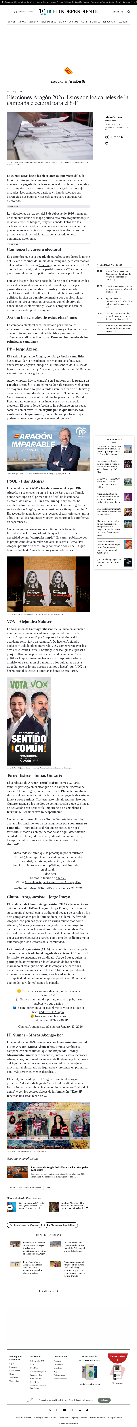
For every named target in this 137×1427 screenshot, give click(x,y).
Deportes (95, 22)
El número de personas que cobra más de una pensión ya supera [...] (118, 328)
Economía (33, 22)
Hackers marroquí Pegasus (53, 2)
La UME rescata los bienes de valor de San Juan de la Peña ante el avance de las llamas (74, 1246)
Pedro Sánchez (36, 1375)
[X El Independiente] (50, 1410)
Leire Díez (34, 1382)
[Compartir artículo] (107, 137)
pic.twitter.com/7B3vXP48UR (48, 1020)
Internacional (48, 22)
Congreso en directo (34, 2)
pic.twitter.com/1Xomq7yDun (61, 882)
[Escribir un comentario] (107, 143)
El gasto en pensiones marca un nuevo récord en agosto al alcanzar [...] (119, 289)
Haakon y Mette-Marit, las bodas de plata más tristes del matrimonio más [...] (118, 316)
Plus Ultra (34, 1368)
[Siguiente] (87, 1207)
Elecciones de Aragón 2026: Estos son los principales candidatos (59, 1168)
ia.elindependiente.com (90, 1384)
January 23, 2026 (71, 888)
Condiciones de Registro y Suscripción (73, 1417)
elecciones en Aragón (60, 488)
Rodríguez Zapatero (38, 1371)
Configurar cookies (115, 1417)
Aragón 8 (68, 81)
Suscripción (58, 1365)
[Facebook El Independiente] (56, 1410)
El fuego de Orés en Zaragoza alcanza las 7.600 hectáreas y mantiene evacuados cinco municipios (32, 1267)
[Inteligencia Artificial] (89, 1379)
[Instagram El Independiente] (72, 1410)
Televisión (123, 22)
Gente (84, 22)
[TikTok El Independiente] (87, 1410)
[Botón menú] (8, 12)
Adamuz (44, 265)
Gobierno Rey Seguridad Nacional (77, 2)
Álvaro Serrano (113, 117)
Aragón (11, 91)
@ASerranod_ (111, 120)
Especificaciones (60, 1379)
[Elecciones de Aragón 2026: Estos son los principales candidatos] (17, 1172)
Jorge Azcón (60, 356)
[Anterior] (10, 1207)
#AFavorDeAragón (51, 1012)
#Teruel (61, 878)
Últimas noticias (20, 2)
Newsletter (58, 1368)
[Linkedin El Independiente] (80, 1410)
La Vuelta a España (107, 2)
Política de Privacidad (23, 1417)
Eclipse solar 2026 (37, 1361)
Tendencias (109, 22)
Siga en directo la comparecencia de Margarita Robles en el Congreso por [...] (119, 302)
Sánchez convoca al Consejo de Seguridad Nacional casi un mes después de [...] (31, 1206)
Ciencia (62, 22)
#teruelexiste (33, 882)
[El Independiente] (68, 12)
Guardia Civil (35, 1379)
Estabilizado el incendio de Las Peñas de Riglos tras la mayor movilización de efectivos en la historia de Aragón (34, 1248)
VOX (54, 645)
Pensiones (95, 2)
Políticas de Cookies (97, 1417)
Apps (56, 1371)
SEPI (32, 1365)
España (22, 22)
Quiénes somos (60, 1375)
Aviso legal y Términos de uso (45, 1417)
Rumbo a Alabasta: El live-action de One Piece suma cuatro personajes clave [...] (73, 1206)
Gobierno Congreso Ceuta (125, 2)
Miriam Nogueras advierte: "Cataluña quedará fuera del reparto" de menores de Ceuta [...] (118, 275)
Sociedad (74, 22)
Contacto (57, 1361)
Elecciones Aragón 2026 (30, 1188)
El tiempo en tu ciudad (26, 12)
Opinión (12, 22)
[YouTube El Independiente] (64, 1410)
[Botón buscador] (128, 11)
